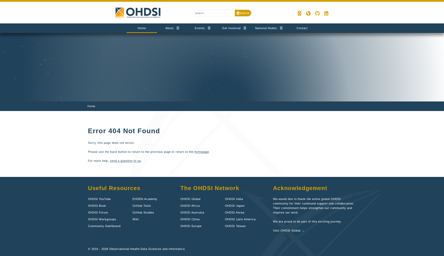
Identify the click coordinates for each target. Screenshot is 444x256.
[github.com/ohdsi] (317, 13)
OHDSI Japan (235, 205)
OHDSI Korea (234, 212)
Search (244, 13)
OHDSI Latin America (240, 219)
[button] (300, 13)
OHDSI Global (190, 199)
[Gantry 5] (138, 13)
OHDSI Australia (192, 212)
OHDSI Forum (98, 212)
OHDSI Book (97, 205)
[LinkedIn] (326, 13)
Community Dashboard (104, 226)
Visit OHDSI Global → (289, 230)
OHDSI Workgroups (102, 219)
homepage (201, 151)
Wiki (136, 219)
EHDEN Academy (145, 199)
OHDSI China (190, 219)
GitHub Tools (142, 205)
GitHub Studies (143, 212)
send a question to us (125, 161)
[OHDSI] (309, 13)
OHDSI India (234, 199)
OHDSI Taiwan (235, 226)
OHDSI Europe (190, 226)
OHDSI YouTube (99, 199)
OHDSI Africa (190, 205)
